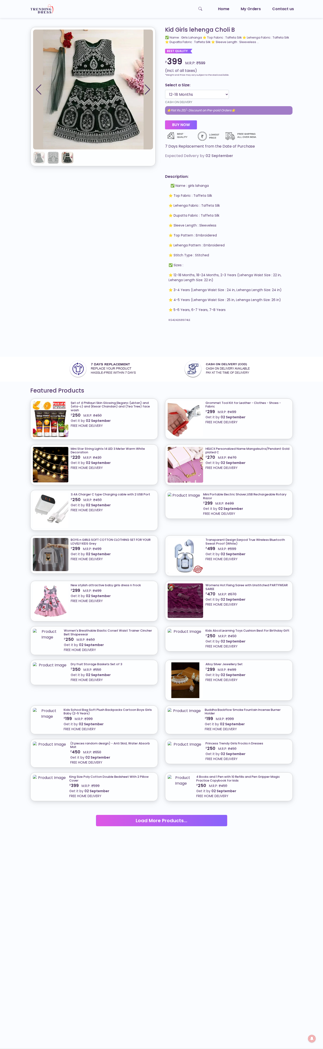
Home (223, 9)
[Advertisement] (142, 341)
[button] (147, 89)
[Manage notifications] (312, 1038)
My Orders (251, 9)
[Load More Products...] (161, 814)
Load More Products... (161, 820)
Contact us (283, 9)
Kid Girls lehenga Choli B (200, 29)
